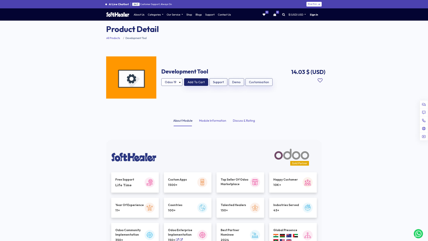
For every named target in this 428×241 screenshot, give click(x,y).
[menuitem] (139, 14)
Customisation (259, 82)
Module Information (212, 121)
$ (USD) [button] (295, 14)
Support (218, 82)
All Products (113, 38)
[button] (196, 82)
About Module (182, 121)
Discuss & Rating (244, 121)
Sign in (314, 14)
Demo (236, 82)
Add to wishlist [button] (320, 80)
